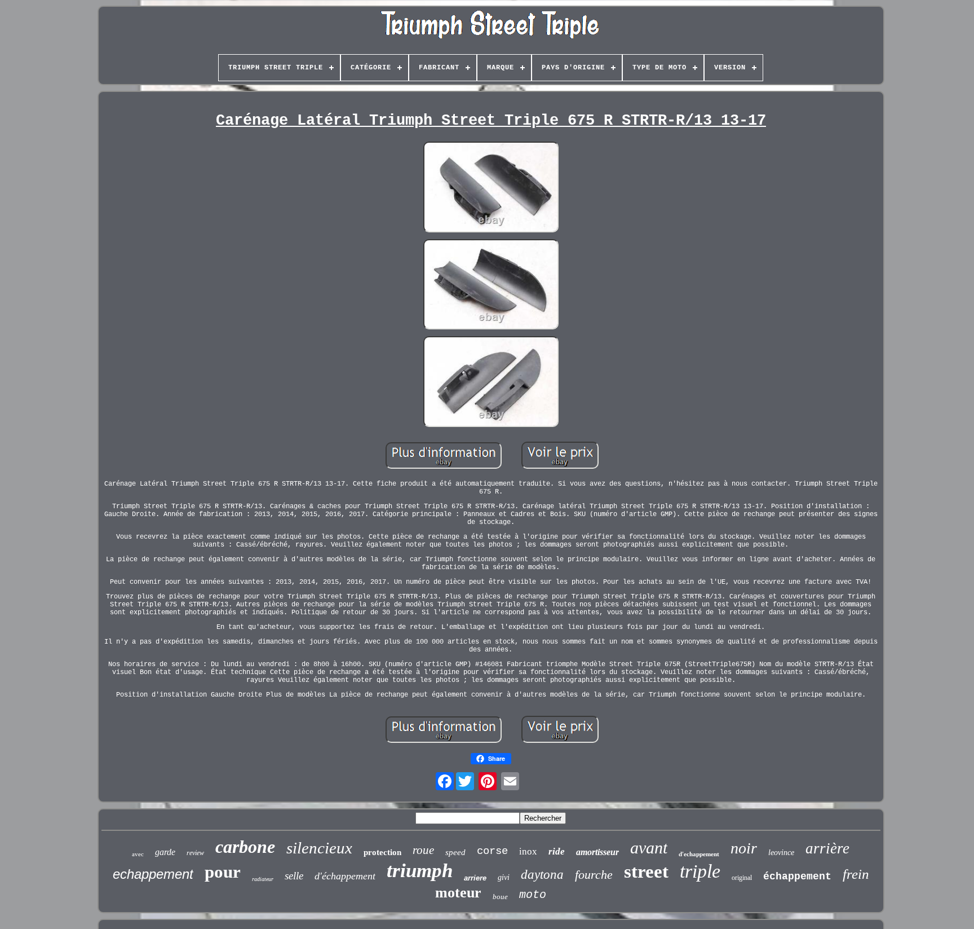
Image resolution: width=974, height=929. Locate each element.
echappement (153, 874)
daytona (542, 875)
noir (743, 848)
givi (504, 877)
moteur (458, 892)
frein (856, 874)
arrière (827, 848)
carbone (245, 846)
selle (294, 876)
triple (700, 871)
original (742, 878)
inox (528, 851)
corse (492, 851)
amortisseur (597, 852)
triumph (420, 871)
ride (556, 851)
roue (423, 850)
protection (382, 852)
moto (532, 894)
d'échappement (345, 876)
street (646, 871)
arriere (475, 878)
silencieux (319, 848)
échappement (797, 876)
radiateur (262, 879)
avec (138, 854)
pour (223, 872)
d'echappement (699, 854)
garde (165, 852)
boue (500, 896)
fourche (594, 875)
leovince (781, 852)
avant (648, 847)
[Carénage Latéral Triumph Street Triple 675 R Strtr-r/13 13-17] (491, 188)
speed (455, 852)
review (195, 853)
